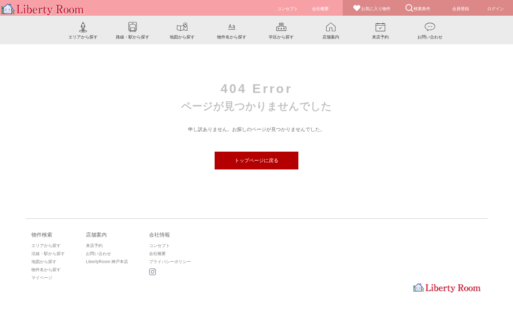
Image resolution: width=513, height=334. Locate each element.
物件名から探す (46, 269)
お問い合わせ (98, 253)
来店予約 (94, 245)
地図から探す (44, 261)
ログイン (495, 8)
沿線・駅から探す (48, 253)
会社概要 (157, 253)
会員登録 (460, 8)
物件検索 (41, 235)
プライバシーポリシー (170, 261)
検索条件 (422, 8)
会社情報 (159, 235)
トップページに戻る (256, 160)
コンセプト (159, 245)
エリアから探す (46, 245)
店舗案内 (96, 235)
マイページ (41, 277)
